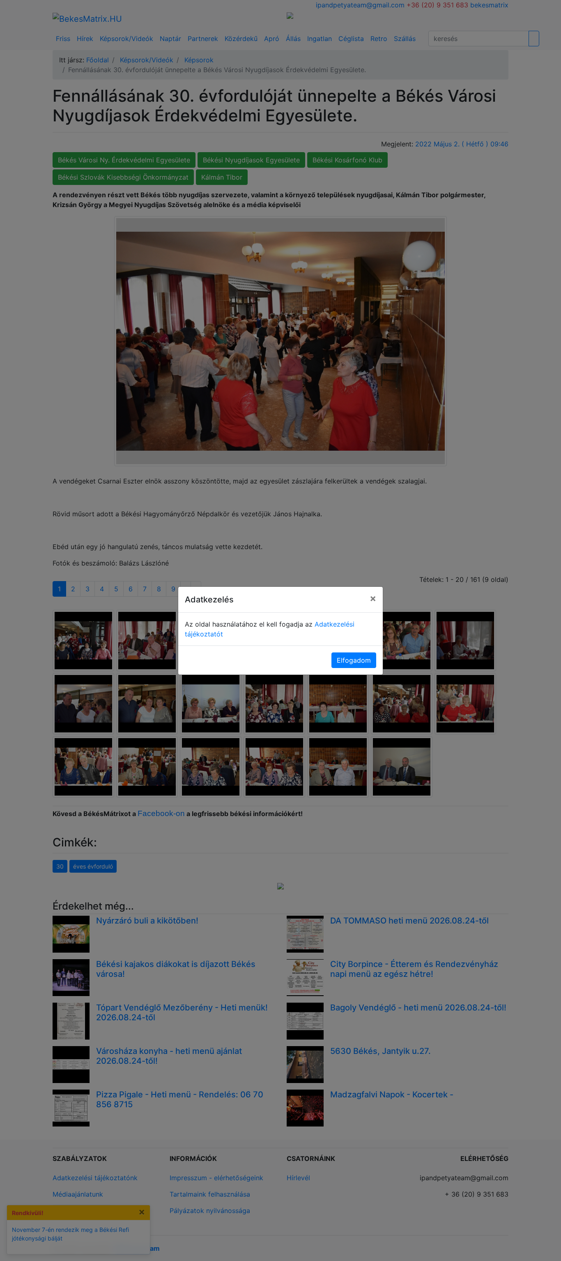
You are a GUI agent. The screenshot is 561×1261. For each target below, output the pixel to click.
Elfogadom (354, 660)
